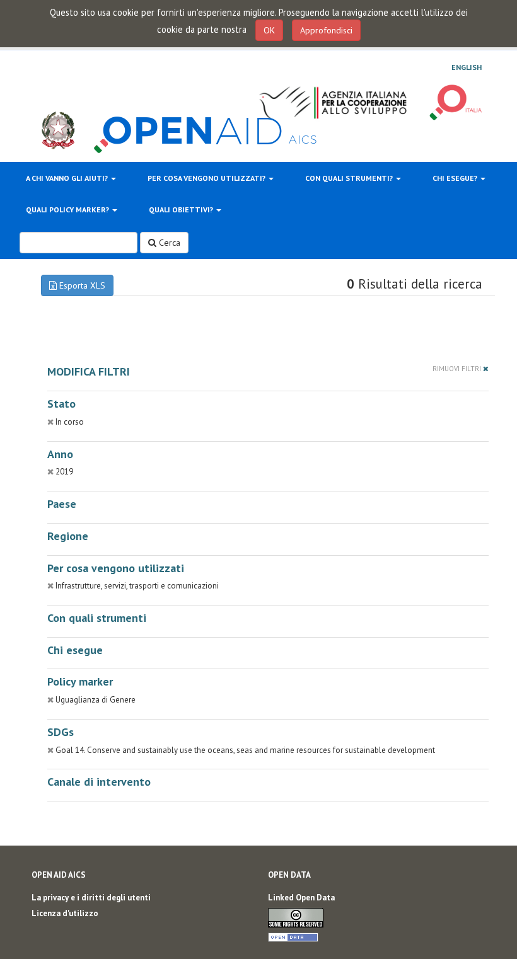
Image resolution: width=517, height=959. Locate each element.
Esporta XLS (81, 285)
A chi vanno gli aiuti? (68, 178)
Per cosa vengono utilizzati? (207, 178)
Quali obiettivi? (182, 209)
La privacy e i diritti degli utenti (91, 897)
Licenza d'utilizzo (65, 913)
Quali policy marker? (68, 209)
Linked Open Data (301, 897)
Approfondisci (326, 30)
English (466, 67)
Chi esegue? (456, 178)
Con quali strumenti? (350, 178)
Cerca (168, 242)
